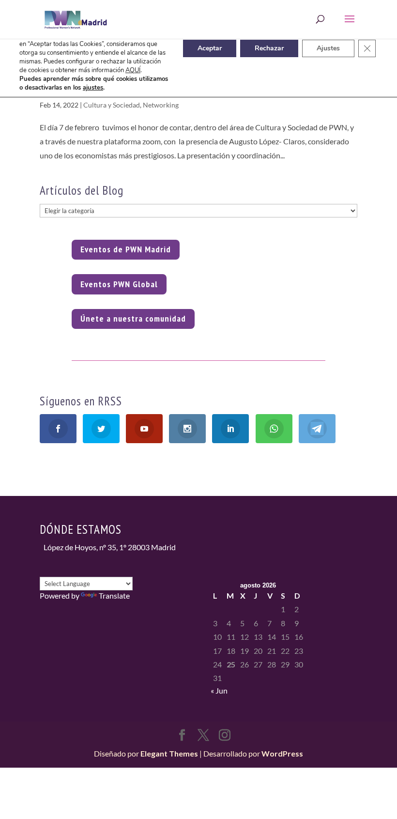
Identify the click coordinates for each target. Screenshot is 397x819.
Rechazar (269, 48)
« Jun (219, 690)
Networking (161, 105)
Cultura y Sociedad (111, 105)
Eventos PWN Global (119, 284)
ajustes (93, 87)
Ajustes (328, 48)
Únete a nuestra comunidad (133, 318)
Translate (114, 595)
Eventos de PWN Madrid (125, 249)
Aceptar (210, 48)
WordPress (282, 753)
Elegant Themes (169, 753)
